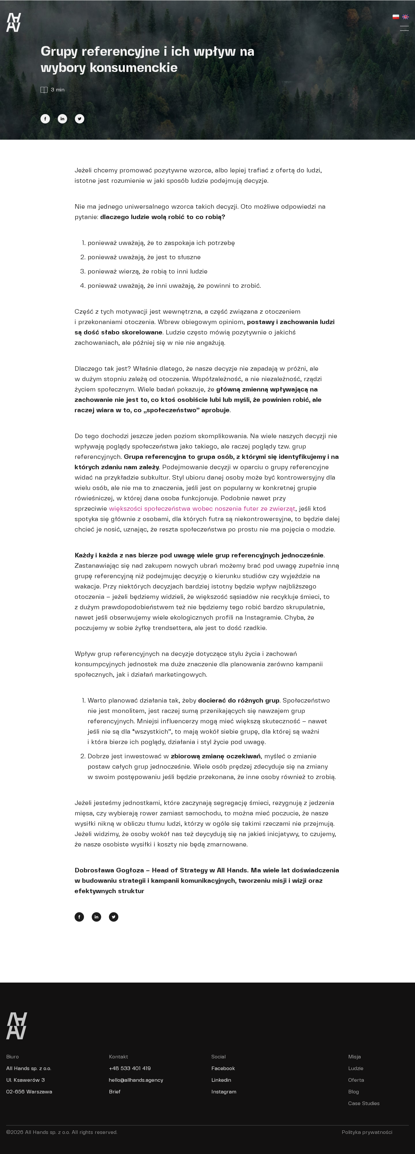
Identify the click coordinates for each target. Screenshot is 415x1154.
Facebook (223, 1068)
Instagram (223, 1092)
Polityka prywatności (367, 1132)
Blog (353, 1092)
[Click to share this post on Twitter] (79, 118)
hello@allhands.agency (136, 1080)
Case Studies (364, 1103)
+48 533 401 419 (130, 1068)
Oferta (356, 1080)
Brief (115, 1092)
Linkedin (221, 1080)
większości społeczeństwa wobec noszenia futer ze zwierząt (202, 509)
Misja (354, 1057)
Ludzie (355, 1068)
